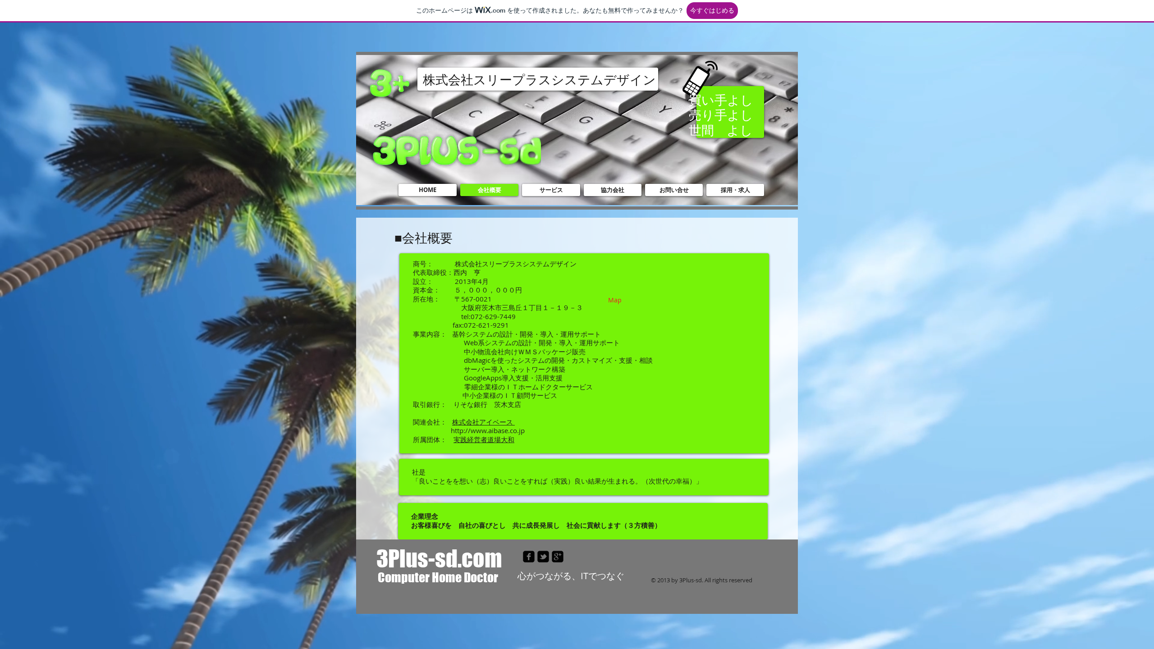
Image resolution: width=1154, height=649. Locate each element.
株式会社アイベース (483, 421)
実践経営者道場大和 (483, 439)
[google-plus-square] (557, 556)
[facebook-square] (529, 556)
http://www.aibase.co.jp (488, 430)
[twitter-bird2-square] (543, 556)
